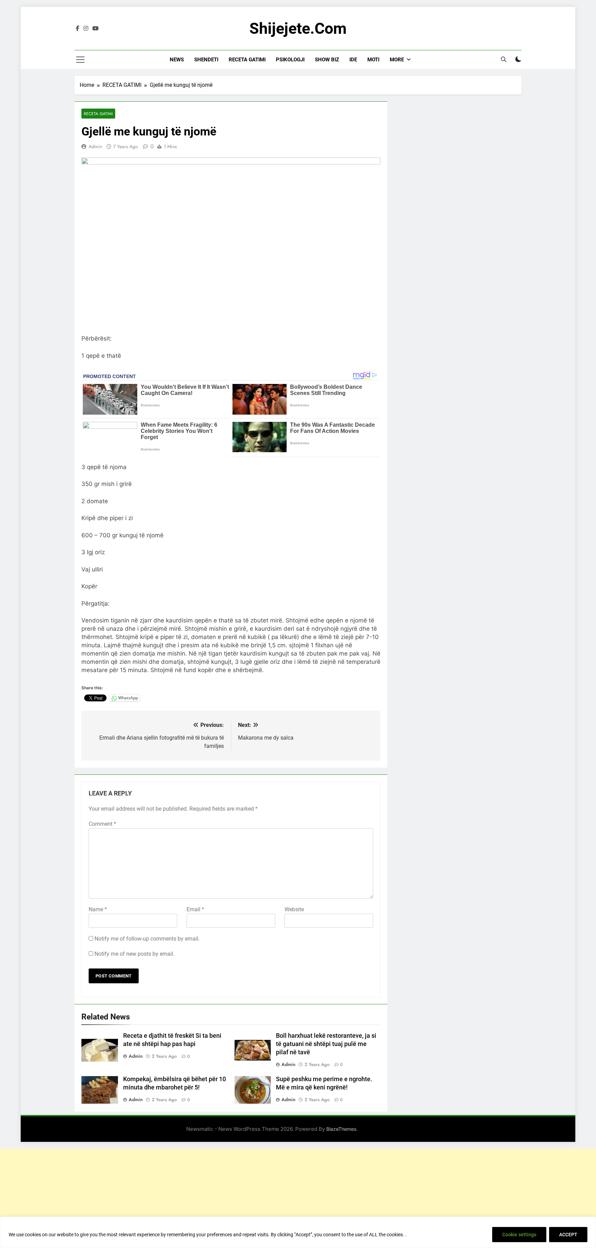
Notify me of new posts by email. (135, 954)
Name (98, 909)
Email (195, 909)
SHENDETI (206, 60)
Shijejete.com (298, 28)
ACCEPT (568, 1234)
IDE (353, 60)
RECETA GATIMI (247, 60)
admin (95, 146)
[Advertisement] (298, 1197)
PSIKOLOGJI (290, 60)
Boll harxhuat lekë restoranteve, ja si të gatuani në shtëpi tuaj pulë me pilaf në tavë (326, 1044)
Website (294, 909)
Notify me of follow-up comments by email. (147, 938)
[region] (298, 1232)
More (397, 60)
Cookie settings (519, 1234)
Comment (102, 824)
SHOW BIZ (327, 60)
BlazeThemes (341, 1129)
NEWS (177, 60)
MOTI (373, 60)
